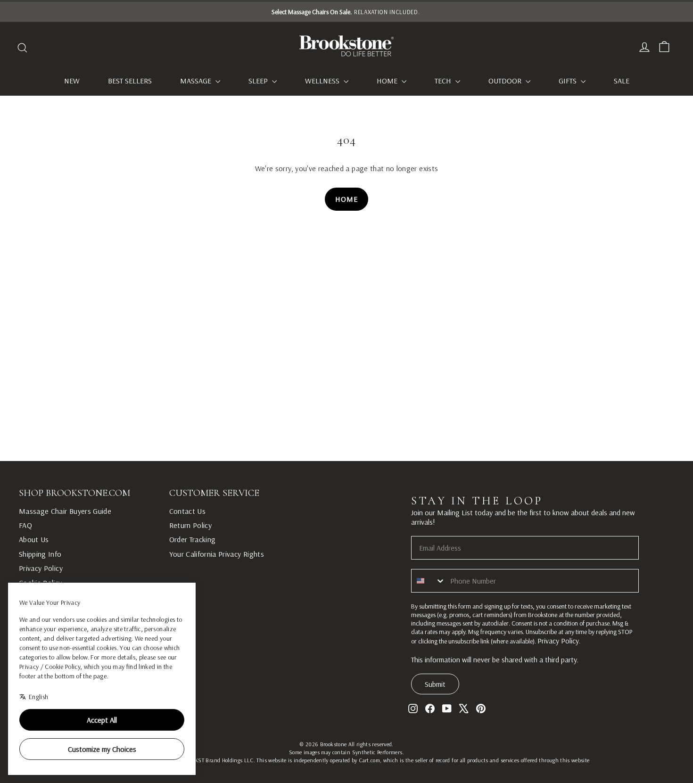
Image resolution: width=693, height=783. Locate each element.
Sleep (259, 80)
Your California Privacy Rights (216, 554)
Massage (196, 80)
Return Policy (190, 525)
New (72, 80)
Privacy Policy (41, 568)
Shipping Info (40, 554)
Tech (444, 80)
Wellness (323, 80)
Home (388, 80)
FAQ (25, 525)
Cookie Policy (40, 582)
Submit (435, 684)
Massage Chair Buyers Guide (65, 511)
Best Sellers (130, 80)
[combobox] (429, 580)
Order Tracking (192, 539)
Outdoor (505, 80)
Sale (621, 80)
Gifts (568, 80)
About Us (34, 539)
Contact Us (187, 511)
